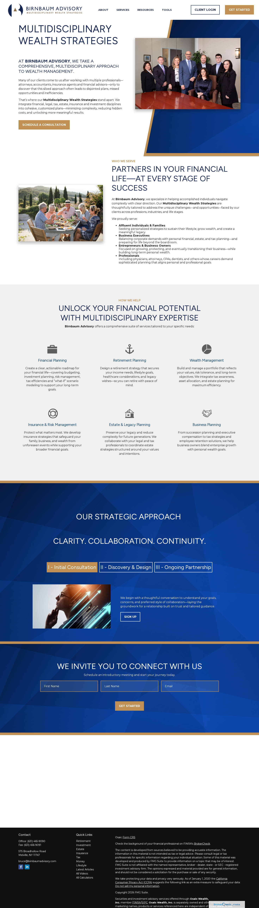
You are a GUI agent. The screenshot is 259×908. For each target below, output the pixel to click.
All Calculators (84, 877)
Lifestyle (81, 865)
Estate (80, 849)
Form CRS (129, 837)
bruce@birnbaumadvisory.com (37, 861)
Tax (78, 857)
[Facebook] (20, 867)
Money (80, 861)
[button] (103, 10)
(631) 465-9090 (36, 841)
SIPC (144, 902)
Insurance (82, 853)
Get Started (129, 706)
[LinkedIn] (27, 867)
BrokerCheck (202, 843)
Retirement (83, 841)
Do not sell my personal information (137, 886)
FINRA (136, 902)
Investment (83, 845)
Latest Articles (85, 869)
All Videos (82, 873)
